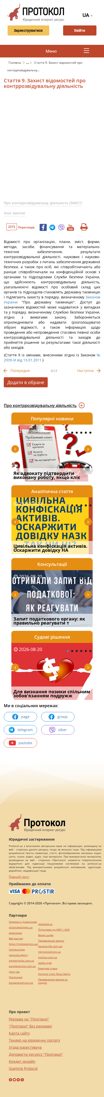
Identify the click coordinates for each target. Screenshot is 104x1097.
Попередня (20, 370)
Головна (15, 62)
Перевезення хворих (51, 940)
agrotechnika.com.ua (21, 960)
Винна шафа (46, 935)
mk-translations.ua (49, 951)
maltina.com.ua (47, 957)
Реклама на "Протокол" (29, 1019)
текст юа (14, 971)
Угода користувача (25, 1047)
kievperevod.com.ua (21, 982)
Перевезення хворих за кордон (53, 981)
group (63, 716)
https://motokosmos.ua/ (23, 944)
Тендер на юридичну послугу (34, 1040)
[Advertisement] (52, 147)
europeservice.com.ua (22, 966)
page (25, 716)
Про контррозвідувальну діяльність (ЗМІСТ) (43, 202)
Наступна (85, 370)
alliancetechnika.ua (21, 927)
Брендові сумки (47, 968)
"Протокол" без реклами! (30, 1026)
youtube (25, 742)
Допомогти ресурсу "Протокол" (36, 1054)
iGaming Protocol (23, 1068)
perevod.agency (18, 955)
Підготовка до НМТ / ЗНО (54, 929)
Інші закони (14, 213)
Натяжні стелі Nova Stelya (54, 974)
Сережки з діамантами (23, 921)
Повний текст (19, 877)
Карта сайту (19, 1033)
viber (62, 729)
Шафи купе (45, 963)
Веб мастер (16, 938)
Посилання (15, 977)
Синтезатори (17, 949)
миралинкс (15, 933)
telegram (25, 729)
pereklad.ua (45, 924)
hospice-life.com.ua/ (50, 946)
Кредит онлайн (22, 1061)
